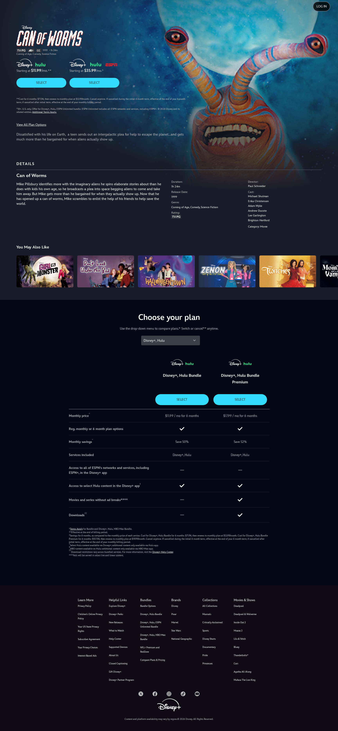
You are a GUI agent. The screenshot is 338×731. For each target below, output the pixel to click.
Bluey (236, 647)
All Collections (209, 606)
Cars (236, 663)
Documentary (209, 647)
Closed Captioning (118, 663)
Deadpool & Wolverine (245, 614)
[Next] (330, 270)
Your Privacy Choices (88, 647)
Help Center (115, 638)
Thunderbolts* (241, 655)
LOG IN (321, 6)
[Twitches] (287, 271)
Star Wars (176, 630)
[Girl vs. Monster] (44, 271)
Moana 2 (238, 630)
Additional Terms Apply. (44, 112)
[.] (140, 693)
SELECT (41, 83)
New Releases (116, 622)
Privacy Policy (84, 606)
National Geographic (181, 638)
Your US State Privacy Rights (88, 628)
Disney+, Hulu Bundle (151, 614)
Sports (205, 630)
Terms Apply (76, 529)
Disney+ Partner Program (121, 680)
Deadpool (239, 606)
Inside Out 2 (240, 622)
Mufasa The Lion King (244, 680)
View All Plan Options (31, 125)
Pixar (173, 614)
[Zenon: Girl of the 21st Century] (227, 271)
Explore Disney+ (117, 606)
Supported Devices (118, 647)
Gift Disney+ (115, 671)
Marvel (174, 622)
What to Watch (116, 630)
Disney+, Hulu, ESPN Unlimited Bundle (150, 624)
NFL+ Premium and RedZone (150, 649)
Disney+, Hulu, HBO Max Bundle (152, 637)
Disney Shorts (209, 638)
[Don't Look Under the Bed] (105, 271)
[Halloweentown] (166, 271)
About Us (113, 655)
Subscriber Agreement (89, 639)
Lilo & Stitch (240, 638)
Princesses (207, 663)
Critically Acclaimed (212, 622)
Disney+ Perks (116, 614)
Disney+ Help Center (162, 552)
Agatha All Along (242, 671)
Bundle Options (148, 606)
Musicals (206, 614)
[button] (122, 600)
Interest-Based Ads (87, 655)
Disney (174, 606)
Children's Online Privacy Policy (90, 616)
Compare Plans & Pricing (152, 660)
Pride (205, 655)
